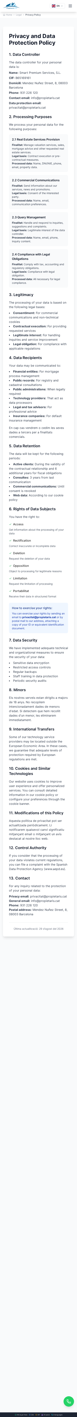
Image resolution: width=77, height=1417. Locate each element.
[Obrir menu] (70, 6)
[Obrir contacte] (69, 1401)
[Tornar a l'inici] (11, 6)
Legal (19, 14)
